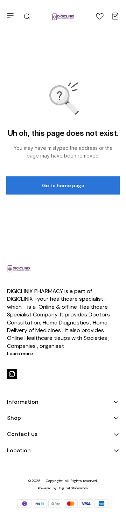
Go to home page (63, 185)
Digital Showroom (73, 488)
